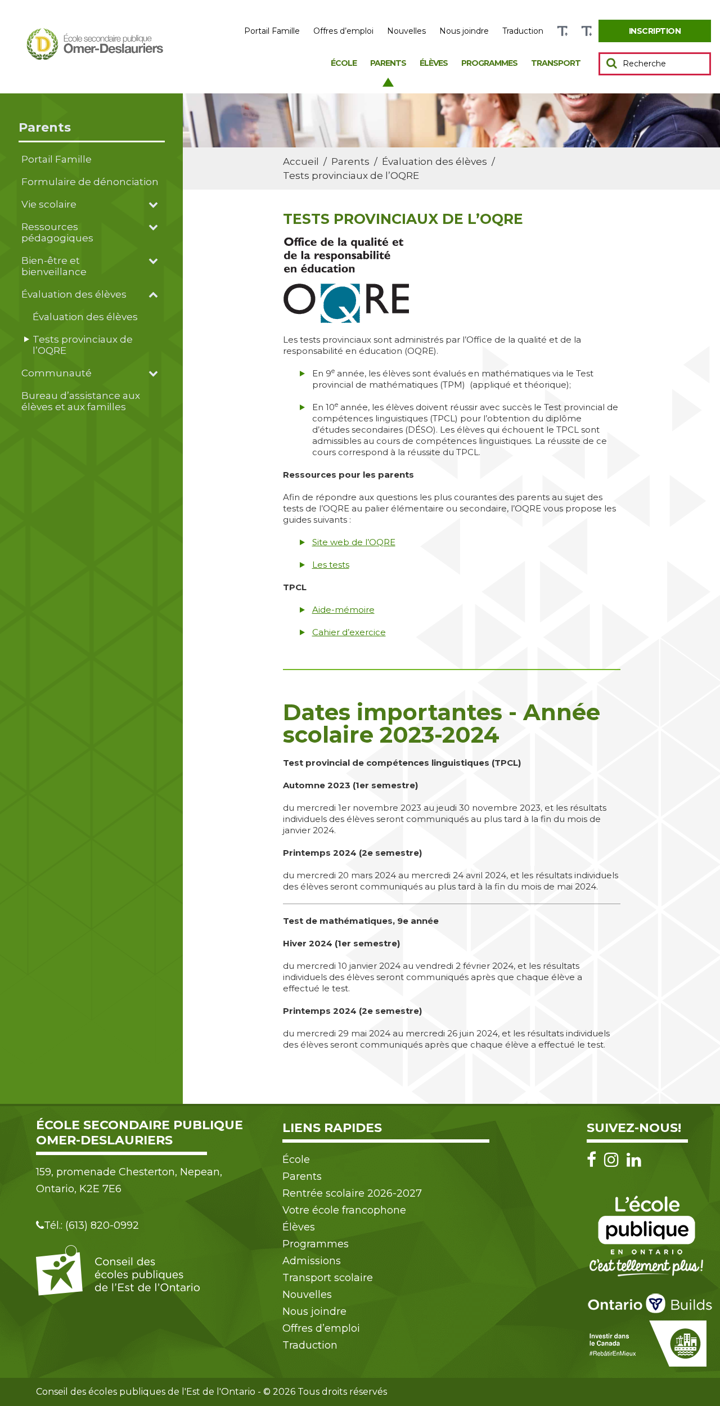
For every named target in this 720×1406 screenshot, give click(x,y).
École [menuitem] (344, 63)
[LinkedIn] (634, 1159)
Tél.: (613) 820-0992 (91, 1225)
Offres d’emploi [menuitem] (343, 31)
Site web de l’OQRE (353, 542)
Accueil (301, 161)
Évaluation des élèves (74, 294)
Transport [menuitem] (555, 63)
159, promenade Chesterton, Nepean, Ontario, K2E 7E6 (129, 1180)
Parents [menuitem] (388, 63)
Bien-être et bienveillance (54, 266)
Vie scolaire (48, 204)
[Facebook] (594, 1159)
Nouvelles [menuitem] (406, 31)
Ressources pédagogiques (57, 232)
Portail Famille (56, 159)
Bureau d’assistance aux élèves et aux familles (80, 401)
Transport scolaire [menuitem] (327, 1278)
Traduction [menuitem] (522, 31)
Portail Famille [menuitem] (272, 31)
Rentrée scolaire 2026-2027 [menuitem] (352, 1193)
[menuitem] (654, 31)
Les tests (330, 564)
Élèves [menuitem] (434, 63)
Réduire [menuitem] (586, 31)
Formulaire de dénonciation (90, 181)
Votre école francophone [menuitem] (344, 1210)
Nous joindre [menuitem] (464, 31)
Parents (45, 127)
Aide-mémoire (343, 609)
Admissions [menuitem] (311, 1261)
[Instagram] (614, 1159)
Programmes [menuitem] (489, 63)
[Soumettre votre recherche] (611, 63)
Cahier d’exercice (349, 632)
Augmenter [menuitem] (562, 31)
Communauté (56, 373)
